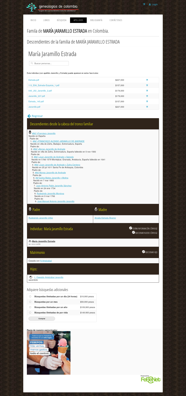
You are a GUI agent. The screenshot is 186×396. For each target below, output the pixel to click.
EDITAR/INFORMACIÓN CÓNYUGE (144, 228)
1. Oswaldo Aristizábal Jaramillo (48, 277)
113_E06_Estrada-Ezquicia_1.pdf (43, 85)
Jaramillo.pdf (34, 106)
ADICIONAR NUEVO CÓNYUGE (146, 232)
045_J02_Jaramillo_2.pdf (40, 90)
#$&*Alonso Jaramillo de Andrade (50, 172)
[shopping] (144, 4)
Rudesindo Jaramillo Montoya (50, 193)
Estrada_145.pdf (36, 101)
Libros (46, 20)
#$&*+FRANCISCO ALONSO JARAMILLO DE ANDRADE (58, 141)
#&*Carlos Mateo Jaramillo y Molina (52, 177)
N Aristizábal (46, 260)
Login (155, 4)
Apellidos (78, 20)
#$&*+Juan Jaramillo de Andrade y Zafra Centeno (57, 164)
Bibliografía (96, 20)
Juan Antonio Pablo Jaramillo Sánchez (53, 185)
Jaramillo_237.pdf (36, 96)
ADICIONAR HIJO (151, 252)
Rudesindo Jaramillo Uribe (41, 217)
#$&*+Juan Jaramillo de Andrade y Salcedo (54, 156)
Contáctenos (116, 20)
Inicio (33, 20)
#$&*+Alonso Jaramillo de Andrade (49, 149)
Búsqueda (61, 20)
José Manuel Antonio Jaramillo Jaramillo (55, 201)
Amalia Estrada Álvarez (105, 217)
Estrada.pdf (33, 79)
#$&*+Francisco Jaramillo (44, 133)
